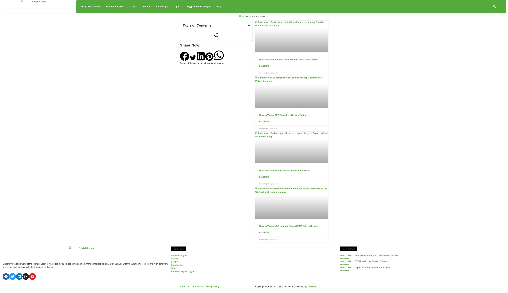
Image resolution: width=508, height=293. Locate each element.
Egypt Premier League (198, 6)
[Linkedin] (19, 276)
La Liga (132, 6)
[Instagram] (25, 276)
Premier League (114, 6)
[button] (494, 6)
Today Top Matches (90, 6)
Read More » (264, 66)
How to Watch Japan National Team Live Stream (284, 170)
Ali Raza (312, 286)
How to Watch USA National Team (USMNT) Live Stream (288, 226)
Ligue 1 (177, 6)
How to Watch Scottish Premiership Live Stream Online (288, 59)
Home (242, 16)
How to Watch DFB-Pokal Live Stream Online (282, 115)
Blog (218, 6)
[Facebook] (6, 276)
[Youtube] (32, 276)
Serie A (146, 6)
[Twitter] (12, 276)
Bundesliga (162, 6)
